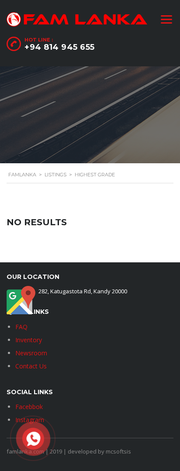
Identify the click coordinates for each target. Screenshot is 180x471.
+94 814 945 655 (59, 47)
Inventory (28, 340)
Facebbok (29, 406)
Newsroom (31, 353)
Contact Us (31, 366)
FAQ (21, 327)
